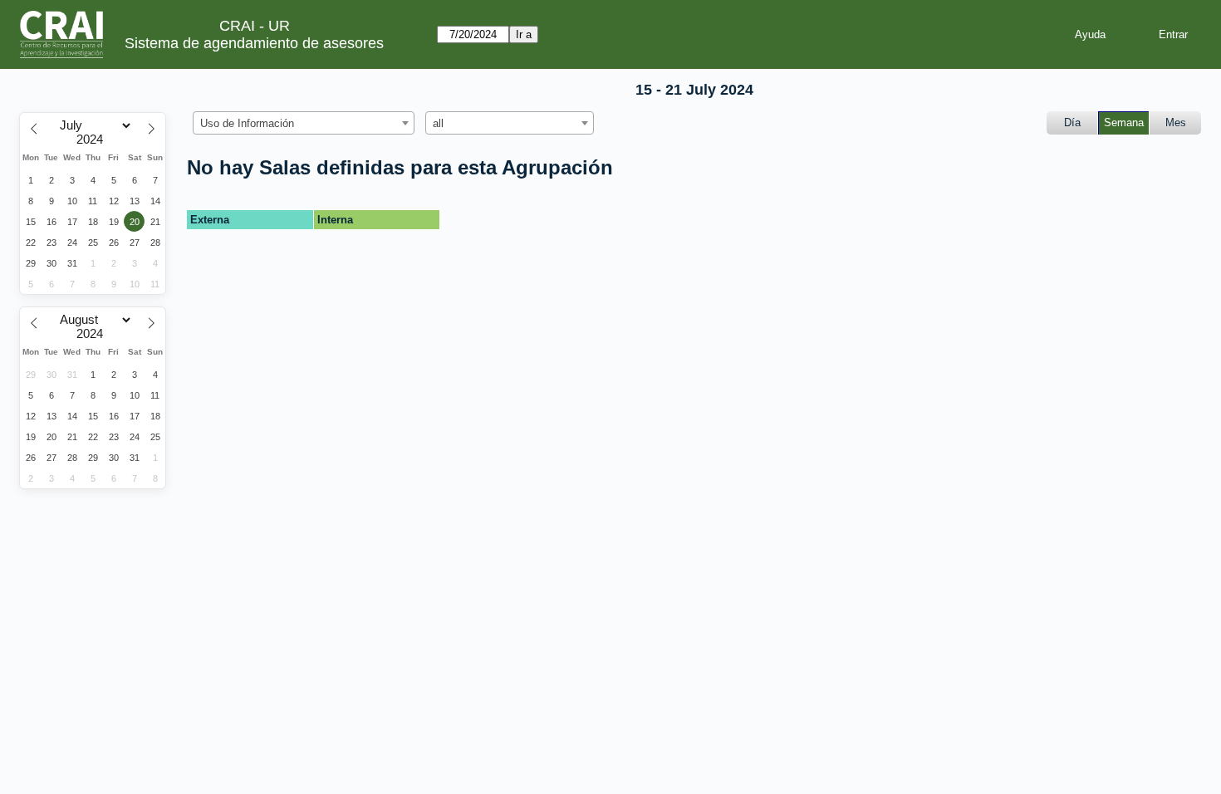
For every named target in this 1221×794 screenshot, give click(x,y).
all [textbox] (438, 123)
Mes (1175, 122)
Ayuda (1090, 34)
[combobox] (303, 123)
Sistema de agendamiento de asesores (254, 43)
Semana (1124, 122)
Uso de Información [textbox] (247, 123)
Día (1072, 122)
